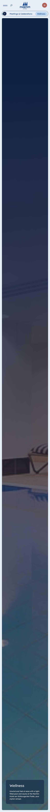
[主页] (25, 5)
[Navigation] (5, 5)
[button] (39, 798)
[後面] (4, 14)
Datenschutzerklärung (15, 809)
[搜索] (11, 5)
